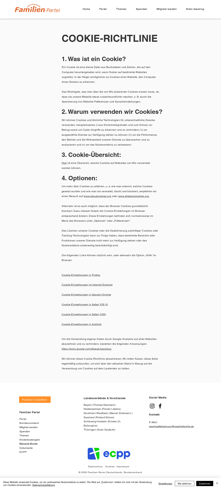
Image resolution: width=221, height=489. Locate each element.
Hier (64, 163)
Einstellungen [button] (165, 483)
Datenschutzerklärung (43, 485)
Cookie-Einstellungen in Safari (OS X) (85, 304)
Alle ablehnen (185, 483)
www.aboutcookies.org (97, 196)
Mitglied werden (28, 427)
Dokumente (26, 447)
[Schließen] (217, 483)
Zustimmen (204, 483)
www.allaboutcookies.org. (134, 196)
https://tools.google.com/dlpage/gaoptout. (87, 348)
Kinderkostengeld (29, 439)
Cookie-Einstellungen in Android (81, 324)
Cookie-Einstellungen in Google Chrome (86, 294)
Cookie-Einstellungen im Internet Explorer (87, 284)
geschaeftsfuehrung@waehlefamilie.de (171, 426)
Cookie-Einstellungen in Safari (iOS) (84, 314)
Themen (24, 435)
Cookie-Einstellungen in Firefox (81, 275)
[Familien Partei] (152, 406)
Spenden (24, 431)
